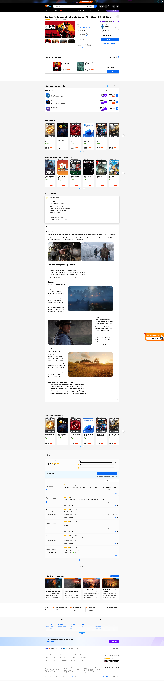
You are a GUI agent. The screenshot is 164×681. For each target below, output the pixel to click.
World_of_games (55, 100)
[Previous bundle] (116, 57)
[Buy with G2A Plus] (105, 95)
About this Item (61, 79)
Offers (46, 79)
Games (54, 13)
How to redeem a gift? (84, 35)
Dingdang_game (54, 107)
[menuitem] (47, 10)
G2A (46, 13)
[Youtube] (108, 668)
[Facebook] (105, 668)
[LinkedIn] (118, 668)
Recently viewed (52, 79)
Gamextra (107, 26)
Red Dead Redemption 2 (62, 13)
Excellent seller (55, 95)
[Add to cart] (117, 95)
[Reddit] (112, 668)
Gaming (50, 13)
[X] (116, 668)
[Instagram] (114, 668)
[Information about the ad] (106, 24)
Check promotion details (49, 641)
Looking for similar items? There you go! (58, 157)
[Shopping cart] (117, 6)
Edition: (78, 37)
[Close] (162, 1)
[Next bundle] (118, 57)
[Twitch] (110, 668)
